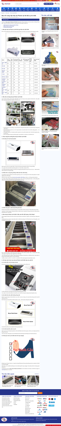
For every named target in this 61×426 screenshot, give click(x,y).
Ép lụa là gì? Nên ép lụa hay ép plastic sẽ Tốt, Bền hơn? (50, 48)
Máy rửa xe (27, 399)
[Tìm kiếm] (38, 4)
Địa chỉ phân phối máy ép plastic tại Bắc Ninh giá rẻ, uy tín (32, 386)
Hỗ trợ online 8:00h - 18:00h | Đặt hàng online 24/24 (53, 425)
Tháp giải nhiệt (27, 402)
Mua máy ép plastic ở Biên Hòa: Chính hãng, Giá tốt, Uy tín (7, 386)
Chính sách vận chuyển (6, 400)
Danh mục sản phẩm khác (29, 413)
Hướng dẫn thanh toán (6, 399)
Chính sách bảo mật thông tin (7, 401)
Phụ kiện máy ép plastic (8, 27)
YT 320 (3, 74)
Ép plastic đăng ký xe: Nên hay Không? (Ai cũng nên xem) (50, 99)
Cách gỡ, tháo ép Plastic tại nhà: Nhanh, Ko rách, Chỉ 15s (50, 82)
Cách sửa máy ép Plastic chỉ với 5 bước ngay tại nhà (20, 386)
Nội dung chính (5, 19)
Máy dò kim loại (28, 408)
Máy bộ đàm (27, 412)
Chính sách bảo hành (5, 404)
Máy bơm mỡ (27, 409)
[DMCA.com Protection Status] (51, 406)
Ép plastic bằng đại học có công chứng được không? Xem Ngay (49, 132)
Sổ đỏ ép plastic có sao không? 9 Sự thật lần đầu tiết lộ (50, 149)
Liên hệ (15, 401)
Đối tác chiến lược (17, 399)
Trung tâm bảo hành (17, 400)
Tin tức (15, 403)
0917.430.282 (49, 3)
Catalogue (15, 404)
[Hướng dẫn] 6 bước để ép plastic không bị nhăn (50, 115)
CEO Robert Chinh (5, 17)
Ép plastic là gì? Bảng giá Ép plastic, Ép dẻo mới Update (50, 31)
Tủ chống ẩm (27, 405)
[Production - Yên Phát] (5, 4)
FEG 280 (3, 68)
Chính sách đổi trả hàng (6, 403)
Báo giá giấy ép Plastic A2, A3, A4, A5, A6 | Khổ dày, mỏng (50, 65)
